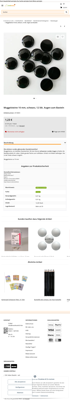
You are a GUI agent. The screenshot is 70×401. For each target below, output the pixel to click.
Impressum (35, 395)
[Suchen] (66, 12)
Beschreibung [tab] (8, 143)
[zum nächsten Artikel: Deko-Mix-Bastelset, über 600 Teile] (61, 26)
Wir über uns (30, 327)
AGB (27, 330)
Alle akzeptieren (20, 382)
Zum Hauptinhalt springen (8, 1)
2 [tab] (35, 98)
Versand (21, 126)
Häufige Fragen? (31, 347)
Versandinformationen (33, 337)
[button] (61, 4)
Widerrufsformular (31, 357)
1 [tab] (34, 98)
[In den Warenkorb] (5, 32)
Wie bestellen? (30, 340)
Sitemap (28, 334)
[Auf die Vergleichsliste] (58, 37)
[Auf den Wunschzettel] (63, 37)
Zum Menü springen (35, 1)
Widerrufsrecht (30, 354)
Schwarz (38, 192)
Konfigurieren (20, 387)
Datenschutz (44, 395)
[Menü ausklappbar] (2, 5)
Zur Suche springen (23, 1)
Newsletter (29, 344)
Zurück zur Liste (9, 21)
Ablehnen (20, 392)
